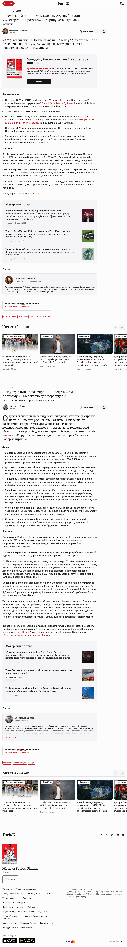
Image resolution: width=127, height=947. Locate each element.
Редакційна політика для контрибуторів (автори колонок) (25, 917)
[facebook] (107, 834)
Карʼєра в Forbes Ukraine (13, 893)
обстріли (7, 763)
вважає (7, 435)
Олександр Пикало (18, 406)
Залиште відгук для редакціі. (17, 307)
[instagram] (112, 834)
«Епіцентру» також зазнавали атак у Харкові (26, 635)
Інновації (8, 223)
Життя (79, 369)
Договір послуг (35, 893)
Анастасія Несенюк (18, 30)
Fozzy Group (22, 632)
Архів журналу (9, 923)
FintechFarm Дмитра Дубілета (57, 103)
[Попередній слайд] (115, 773)
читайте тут (34, 193)
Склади (31, 763)
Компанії (5, 369)
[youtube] (123, 834)
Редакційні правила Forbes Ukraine (18, 911)
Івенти (49, 893)
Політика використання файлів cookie (20, 907)
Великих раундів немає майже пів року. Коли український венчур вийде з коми (39, 252)
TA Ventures (23, 317)
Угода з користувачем (26, 889)
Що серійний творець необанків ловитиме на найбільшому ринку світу (37, 234)
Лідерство (44, 366)
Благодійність (46, 923)
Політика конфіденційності (15, 902)
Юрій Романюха (43, 317)
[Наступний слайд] (122, 327)
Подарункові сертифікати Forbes (17, 928)
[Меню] (122, 3)
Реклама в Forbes (28, 923)
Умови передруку (10, 898)
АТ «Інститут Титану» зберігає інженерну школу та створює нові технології (20, 360)
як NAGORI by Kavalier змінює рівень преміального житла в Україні (93, 360)
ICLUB (32, 317)
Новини (5, 11)
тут (3, 620)
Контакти (7, 889)
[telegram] (118, 834)
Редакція (42, 911)
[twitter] (101, 834)
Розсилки (27, 898)
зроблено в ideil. (116, 942)
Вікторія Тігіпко (9, 317)
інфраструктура (19, 763)
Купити (39, 81)
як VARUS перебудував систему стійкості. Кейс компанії (55, 359)
